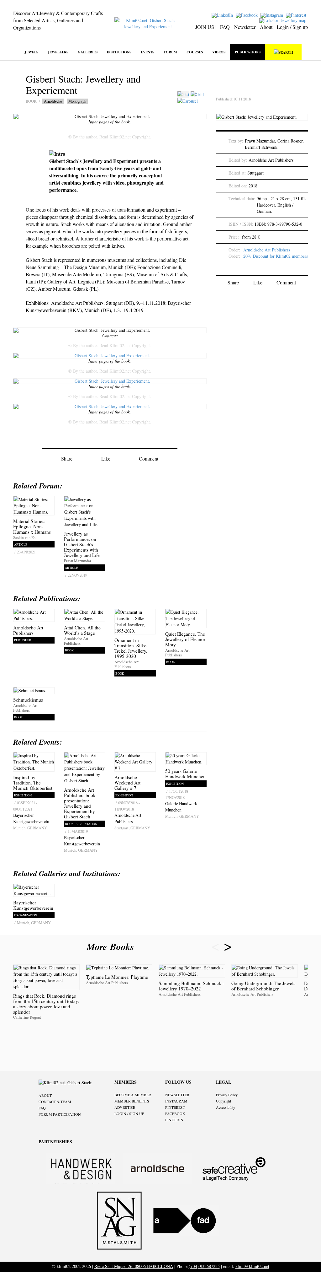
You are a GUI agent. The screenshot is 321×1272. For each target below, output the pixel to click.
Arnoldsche (53, 101)
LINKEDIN (174, 1119)
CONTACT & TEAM (55, 1101)
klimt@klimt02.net (252, 1266)
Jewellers (58, 52)
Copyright (223, 1100)
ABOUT (45, 1095)
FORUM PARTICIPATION (60, 1114)
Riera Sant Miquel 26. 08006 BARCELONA (133, 1266)
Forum (170, 52)
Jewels (31, 52)
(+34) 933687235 (204, 1266)
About (266, 27)
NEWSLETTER (177, 1094)
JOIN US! (205, 27)
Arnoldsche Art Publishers (266, 250)
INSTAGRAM (176, 1100)
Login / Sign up (292, 27)
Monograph (77, 101)
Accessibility (225, 1107)
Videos (218, 52)
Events (147, 52)
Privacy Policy (227, 1094)
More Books (112, 946)
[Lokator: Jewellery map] (283, 20)
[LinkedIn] (223, 15)
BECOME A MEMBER (132, 1094)
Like (105, 458)
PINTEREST (175, 1107)
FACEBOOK (175, 1113)
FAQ (225, 27)
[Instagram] (272, 15)
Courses (195, 52)
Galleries (87, 52)
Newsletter (244, 27)
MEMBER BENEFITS (131, 1100)
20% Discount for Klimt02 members (275, 256)
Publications (247, 52)
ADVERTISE (124, 1107)
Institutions (119, 52)
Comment (148, 458)
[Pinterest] (297, 15)
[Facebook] (247, 15)
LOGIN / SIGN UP (129, 1113)
